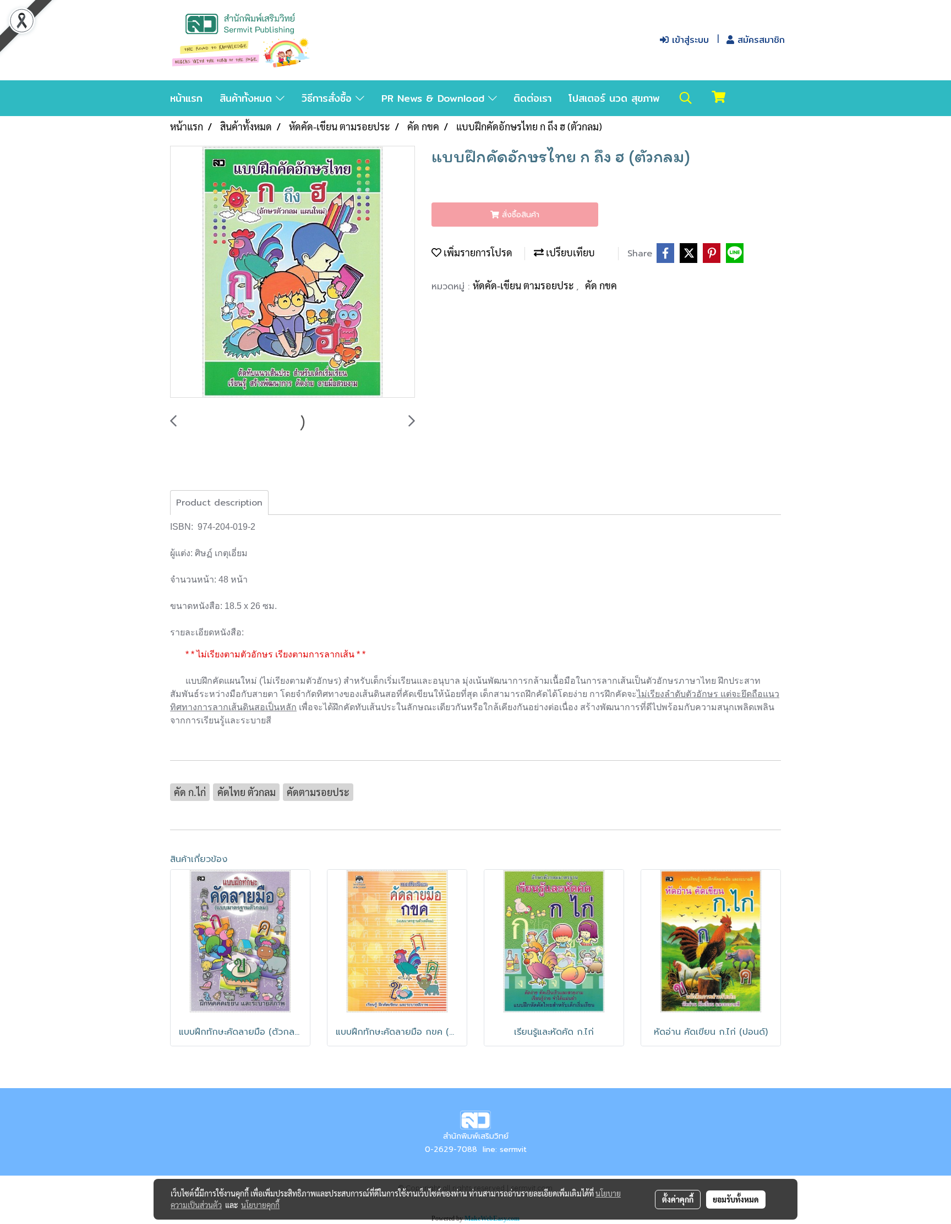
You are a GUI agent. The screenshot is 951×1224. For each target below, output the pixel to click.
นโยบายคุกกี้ (260, 1205)
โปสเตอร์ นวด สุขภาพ (614, 98)
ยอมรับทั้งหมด (736, 1199)
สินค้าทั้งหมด (248, 98)
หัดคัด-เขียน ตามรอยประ (524, 285)
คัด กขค (601, 285)
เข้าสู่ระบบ (689, 40)
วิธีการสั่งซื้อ (329, 98)
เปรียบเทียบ (569, 252)
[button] (686, 97)
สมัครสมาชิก (759, 40)
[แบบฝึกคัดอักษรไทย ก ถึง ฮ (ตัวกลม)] (292, 272)
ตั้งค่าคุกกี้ (677, 1199)
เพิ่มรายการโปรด (476, 252)
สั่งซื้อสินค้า (519, 215)
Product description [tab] (219, 502)
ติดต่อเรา (532, 98)
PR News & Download (434, 98)
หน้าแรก (186, 98)
